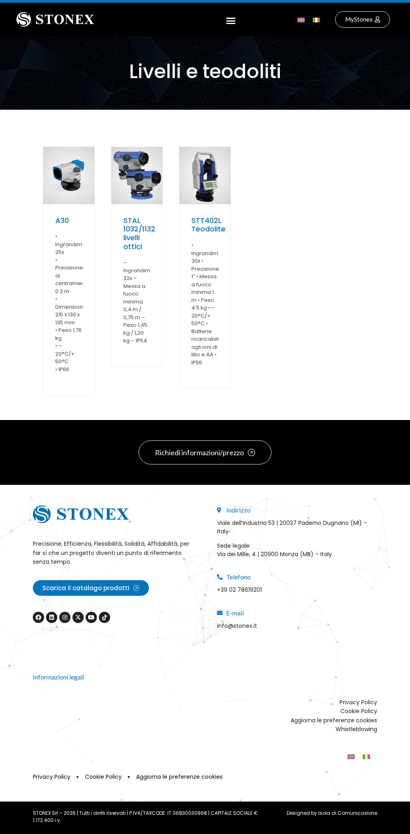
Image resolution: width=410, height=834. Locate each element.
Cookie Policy (358, 711)
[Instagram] (64, 617)
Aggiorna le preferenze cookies (334, 720)
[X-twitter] (78, 617)
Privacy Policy (358, 702)
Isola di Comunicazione (347, 813)
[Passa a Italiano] (316, 19)
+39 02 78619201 (239, 590)
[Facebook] (38, 617)
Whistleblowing (356, 729)
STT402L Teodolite (208, 224)
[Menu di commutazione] (231, 20)
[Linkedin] (51, 617)
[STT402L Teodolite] (205, 175)
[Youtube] (91, 617)
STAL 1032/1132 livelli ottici (139, 233)
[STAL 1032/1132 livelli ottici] (137, 175)
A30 (62, 220)
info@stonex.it (237, 626)
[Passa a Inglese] (301, 19)
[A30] (68, 175)
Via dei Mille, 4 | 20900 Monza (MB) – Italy (274, 554)
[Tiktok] (104, 617)
